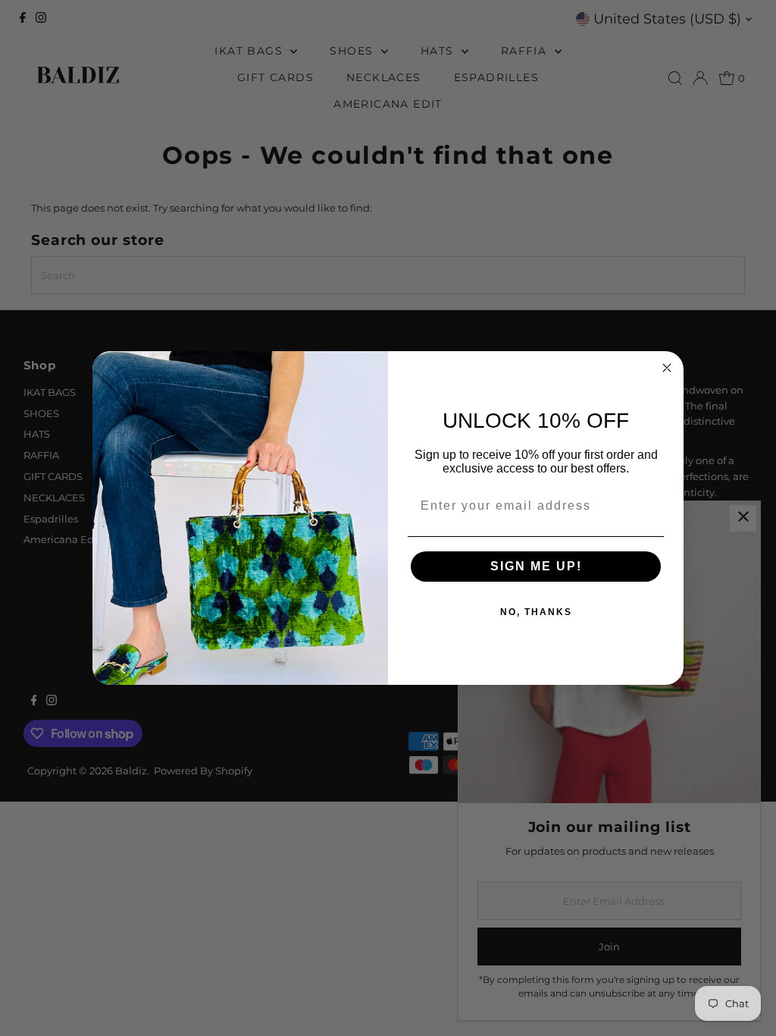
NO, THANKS (536, 612)
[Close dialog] (667, 368)
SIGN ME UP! (536, 566)
